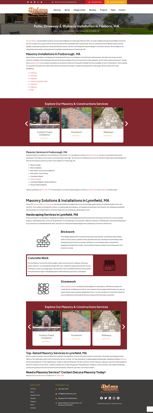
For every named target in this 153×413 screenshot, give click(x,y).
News (113, 10)
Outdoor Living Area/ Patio (39, 81)
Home (55, 31)
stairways (123, 359)
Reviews (92, 10)
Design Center (79, 10)
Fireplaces (33, 78)
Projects (103, 10)
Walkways (33, 87)
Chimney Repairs (35, 179)
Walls (32, 90)
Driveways (33, 76)
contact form (92, 190)
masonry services (93, 155)
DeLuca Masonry (31, 41)
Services (57, 10)
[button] (26, 124)
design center (35, 63)
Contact (122, 10)
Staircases (33, 84)
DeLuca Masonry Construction (44, 204)
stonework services (70, 286)
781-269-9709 (46, 190)
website (103, 190)
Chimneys (33, 73)
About (67, 10)
